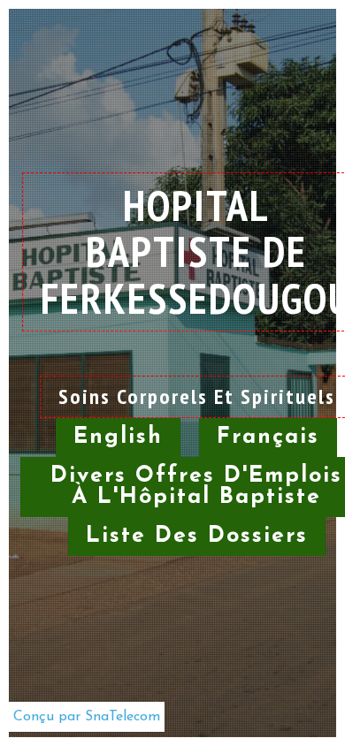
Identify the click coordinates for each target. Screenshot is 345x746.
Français (268, 437)
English (118, 437)
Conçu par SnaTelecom (86, 717)
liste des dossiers (197, 536)
